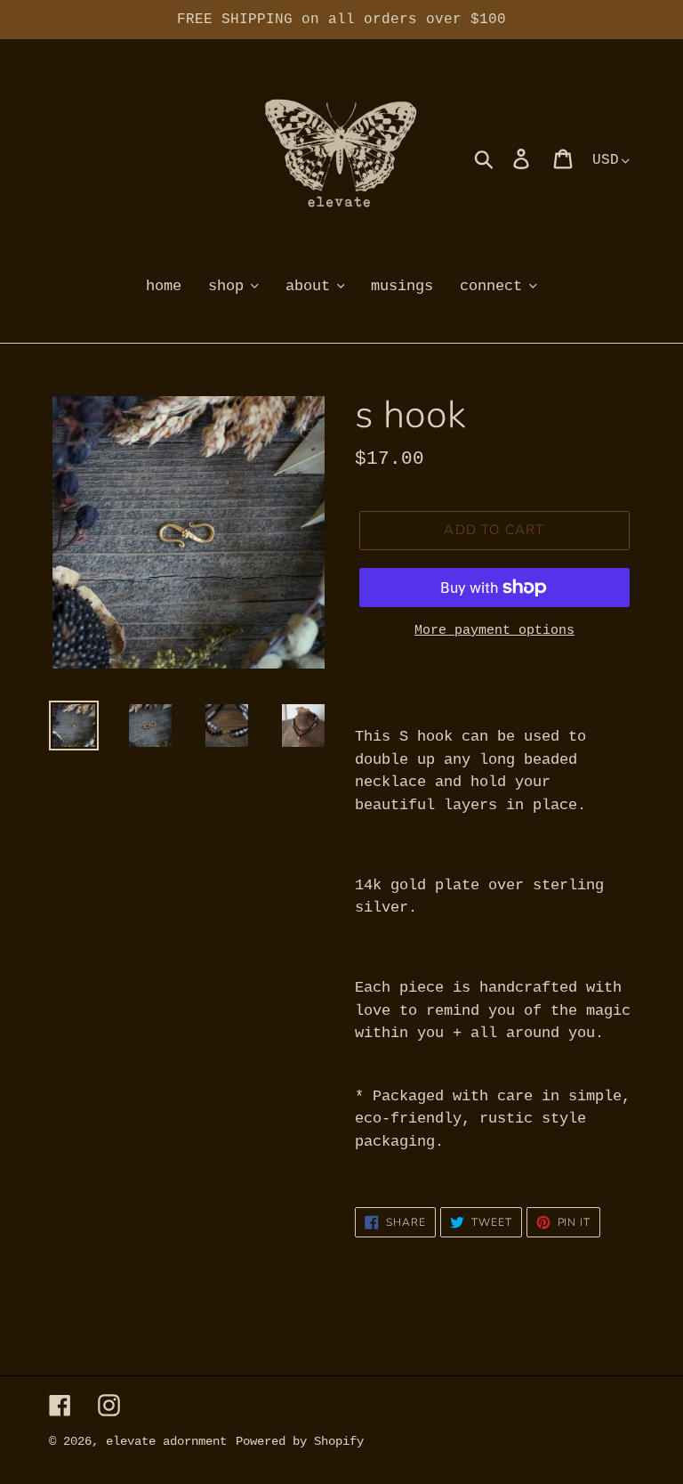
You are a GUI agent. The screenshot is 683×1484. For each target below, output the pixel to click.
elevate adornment (166, 1441)
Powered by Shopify (300, 1441)
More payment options (494, 630)
